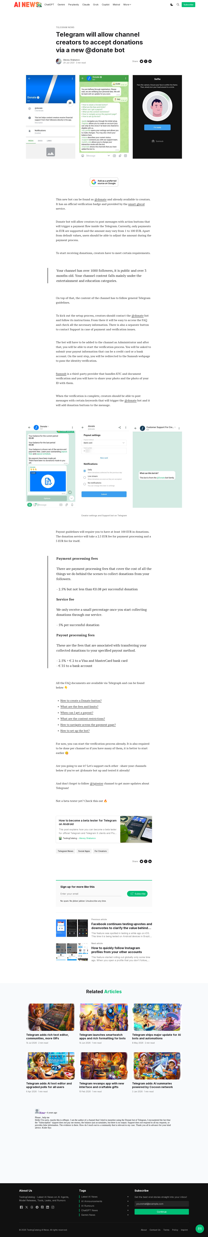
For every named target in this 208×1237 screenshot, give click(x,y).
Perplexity (73, 4)
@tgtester (96, 783)
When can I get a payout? (76, 712)
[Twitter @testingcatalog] (26, 1206)
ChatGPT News (89, 1210)
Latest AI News (89, 1196)
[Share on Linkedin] (150, 61)
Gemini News (88, 1214)
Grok (95, 4)
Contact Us (155, 1230)
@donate (100, 199)
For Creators (101, 851)
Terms (166, 1230)
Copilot (105, 4)
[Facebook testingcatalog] (21, 1206)
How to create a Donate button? (81, 700)
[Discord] (42, 1206)
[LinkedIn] (47, 1206)
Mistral (116, 4)
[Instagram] (53, 1206)
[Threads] (32, 1206)
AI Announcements (91, 1201)
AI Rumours (87, 1205)
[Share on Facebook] (146, 61)
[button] (171, 4)
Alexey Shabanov (71, 60)
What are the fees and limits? (79, 706)
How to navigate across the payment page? (88, 725)
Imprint (184, 1230)
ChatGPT (49, 4)
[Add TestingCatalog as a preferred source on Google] (104, 182)
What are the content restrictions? (82, 718)
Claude (86, 4)
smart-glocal (136, 204)
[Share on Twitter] (141, 61)
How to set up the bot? (75, 731)
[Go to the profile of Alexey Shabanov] (59, 61)
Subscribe (188, 4)
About (144, 1230)
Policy (175, 1230)
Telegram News (65, 27)
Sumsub (61, 374)
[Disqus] (104, 1143)
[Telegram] (37, 1206)
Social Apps (84, 851)
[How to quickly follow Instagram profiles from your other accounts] (72, 952)
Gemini (61, 4)
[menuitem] (144, 1229)
